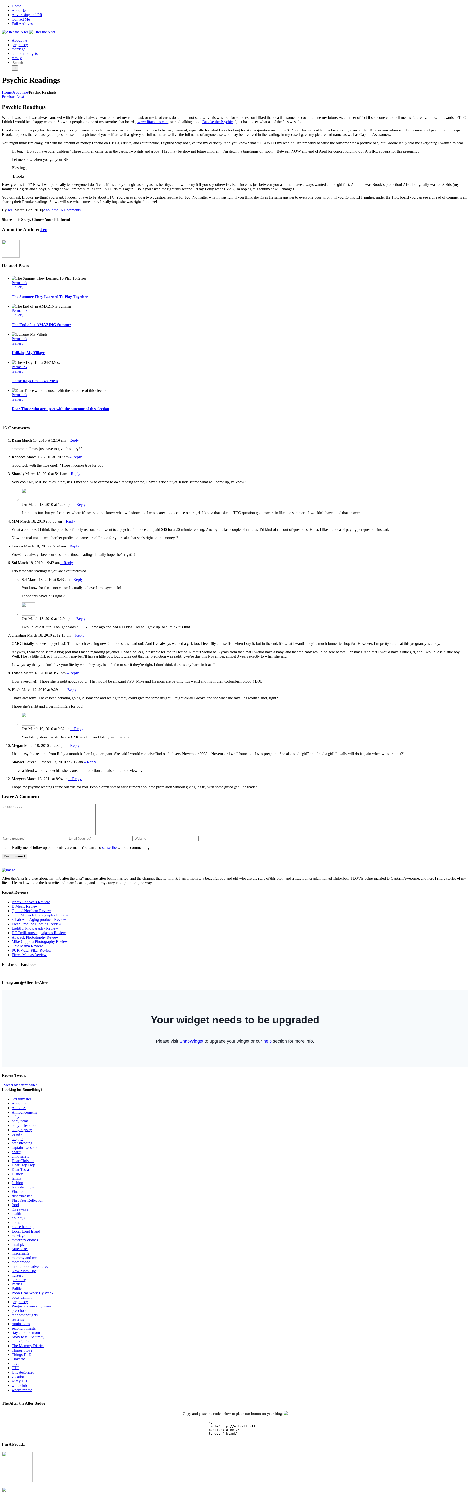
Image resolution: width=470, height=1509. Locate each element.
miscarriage (20, 1253)
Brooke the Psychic (217, 122)
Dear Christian (23, 1161)
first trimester (22, 1196)
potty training (22, 1297)
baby (15, 1117)
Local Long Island (26, 1231)
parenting (19, 1280)
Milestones (20, 1249)
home (16, 1222)
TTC (15, 1368)
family (17, 1178)
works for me (22, 1390)
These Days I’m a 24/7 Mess (35, 381)
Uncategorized (23, 1372)
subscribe (109, 847)
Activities (19, 1108)
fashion (17, 1183)
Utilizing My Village (28, 353)
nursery (17, 1275)
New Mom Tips (24, 1271)
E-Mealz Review (25, 906)
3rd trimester (21, 1099)
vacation (18, 1377)
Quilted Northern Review (31, 911)
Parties (17, 1284)
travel (16, 1363)
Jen (10, 210)
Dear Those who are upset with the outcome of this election (60, 409)
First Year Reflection (27, 1200)
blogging (18, 1139)
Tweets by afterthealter (19, 1085)
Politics (17, 1288)
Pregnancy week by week (32, 1306)
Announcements (24, 1112)
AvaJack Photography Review (35, 937)
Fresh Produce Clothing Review (36, 924)
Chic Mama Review (27, 946)
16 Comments (70, 210)
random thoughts (25, 1315)
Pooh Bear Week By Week (32, 1293)
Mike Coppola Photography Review (40, 941)
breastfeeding (22, 1143)
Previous (8, 97)
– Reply (72, 440)
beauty (17, 1134)
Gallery (17, 287)
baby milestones (24, 1125)
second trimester (24, 1328)
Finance (18, 1191)
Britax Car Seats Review (31, 902)
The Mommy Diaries (28, 1346)
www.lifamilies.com (152, 122)
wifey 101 (19, 1381)
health (16, 1214)
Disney (17, 1174)
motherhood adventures (30, 1266)
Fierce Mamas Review (29, 955)
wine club (19, 1385)
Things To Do (23, 1355)
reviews (18, 1319)
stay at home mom (26, 1333)
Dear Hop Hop (23, 1165)
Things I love (22, 1350)
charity (17, 1152)
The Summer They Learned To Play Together (50, 297)
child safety (20, 1156)
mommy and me (24, 1258)
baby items (20, 1121)
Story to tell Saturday (28, 1337)
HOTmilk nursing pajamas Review (39, 933)
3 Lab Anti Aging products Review (39, 919)
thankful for (21, 1341)
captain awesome (25, 1147)
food (15, 1205)
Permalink (19, 283)
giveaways (20, 1209)
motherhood (21, 1262)
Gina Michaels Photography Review (40, 915)
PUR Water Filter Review (32, 950)
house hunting (23, 1227)
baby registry (22, 1130)
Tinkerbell (19, 1359)
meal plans (20, 1244)
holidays (18, 1218)
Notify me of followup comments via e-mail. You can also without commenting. (80, 847)
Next (20, 97)
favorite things (23, 1187)
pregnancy (20, 1302)
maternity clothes (25, 1240)
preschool (19, 1310)
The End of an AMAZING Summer (41, 325)
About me (50, 210)
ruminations (21, 1324)
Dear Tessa (20, 1169)
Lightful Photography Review (35, 928)
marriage (18, 1236)
